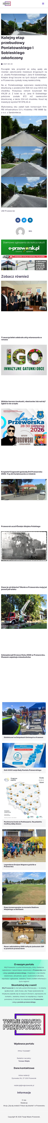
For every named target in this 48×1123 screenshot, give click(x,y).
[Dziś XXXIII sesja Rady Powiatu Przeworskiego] (24, 755)
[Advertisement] (24, 681)
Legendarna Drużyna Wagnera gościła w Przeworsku (20, 866)
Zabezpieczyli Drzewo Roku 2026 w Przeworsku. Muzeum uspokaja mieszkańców (23, 656)
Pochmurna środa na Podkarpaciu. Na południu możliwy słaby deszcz (23, 823)
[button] (17, 220)
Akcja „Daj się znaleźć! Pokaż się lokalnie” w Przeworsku (24, 1106)
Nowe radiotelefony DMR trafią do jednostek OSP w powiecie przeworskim (24, 948)
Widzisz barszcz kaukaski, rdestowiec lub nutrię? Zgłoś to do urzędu (23, 402)
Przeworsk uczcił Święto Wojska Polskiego (20, 526)
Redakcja (24, 1103)
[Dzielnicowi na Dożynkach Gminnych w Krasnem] (24, 718)
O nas (24, 1100)
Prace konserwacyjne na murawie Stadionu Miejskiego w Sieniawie (21, 908)
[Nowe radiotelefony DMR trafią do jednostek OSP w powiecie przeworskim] (24, 929)
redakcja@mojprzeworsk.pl (24, 1085)
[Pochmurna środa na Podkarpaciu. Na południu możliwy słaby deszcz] (24, 797)
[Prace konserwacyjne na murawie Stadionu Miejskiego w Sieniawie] (24, 888)
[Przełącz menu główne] (43, 3)
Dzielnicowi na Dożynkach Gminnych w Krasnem (23, 737)
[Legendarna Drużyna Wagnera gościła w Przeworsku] (24, 845)
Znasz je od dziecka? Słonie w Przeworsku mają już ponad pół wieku (24, 588)
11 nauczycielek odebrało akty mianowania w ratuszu (21, 338)
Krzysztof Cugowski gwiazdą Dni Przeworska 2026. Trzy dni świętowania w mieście (21, 473)
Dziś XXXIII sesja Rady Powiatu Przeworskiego (22, 770)
